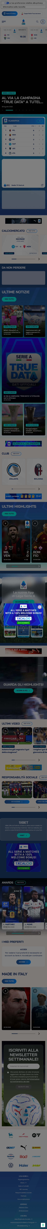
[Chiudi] (40, 607)
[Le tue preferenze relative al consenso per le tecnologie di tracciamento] (43, 1225)
